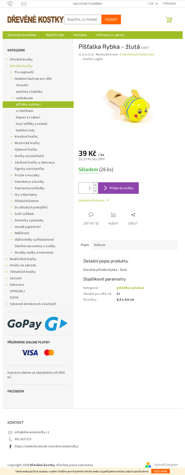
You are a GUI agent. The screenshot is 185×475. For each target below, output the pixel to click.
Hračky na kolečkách (29, 156)
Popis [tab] (85, 245)
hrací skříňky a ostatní (31, 124)
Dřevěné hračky (21, 66)
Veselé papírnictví (27, 227)
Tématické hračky (23, 271)
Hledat (111, 19)
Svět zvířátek (24, 214)
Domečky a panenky (29, 220)
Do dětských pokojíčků (31, 207)
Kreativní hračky (26, 136)
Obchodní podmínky (87, 4)
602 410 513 (23, 439)
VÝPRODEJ (17, 291)
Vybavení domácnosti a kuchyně (33, 304)
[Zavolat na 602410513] (14, 3)
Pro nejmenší (24, 72)
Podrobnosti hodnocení (137, 54)
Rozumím (160, 471)
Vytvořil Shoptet (166, 465)
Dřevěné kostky (21, 59)
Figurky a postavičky (29, 168)
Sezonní (15, 278)
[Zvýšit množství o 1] (95, 185)
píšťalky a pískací (28, 104)
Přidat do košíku (122, 188)
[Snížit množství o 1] (95, 191)
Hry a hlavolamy (26, 194)
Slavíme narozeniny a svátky (35, 246)
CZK (151, 3)
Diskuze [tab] (99, 245)
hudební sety (25, 130)
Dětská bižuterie (27, 201)
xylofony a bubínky (29, 91)
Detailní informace (92, 200)
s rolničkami (24, 111)
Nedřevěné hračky (23, 259)
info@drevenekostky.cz (32, 432)
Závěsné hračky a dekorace (35, 162)
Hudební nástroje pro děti (33, 78)
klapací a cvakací (28, 117)
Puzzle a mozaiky (27, 175)
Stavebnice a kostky (29, 181)
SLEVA (14, 297)
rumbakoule (24, 98)
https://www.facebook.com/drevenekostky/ (47, 446)
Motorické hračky (27, 143)
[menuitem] (22, 35)
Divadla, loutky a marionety (34, 252)
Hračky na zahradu (23, 265)
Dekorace (17, 284)
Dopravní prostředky (30, 188)
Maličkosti (22, 233)
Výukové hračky (26, 149)
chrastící (22, 85)
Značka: (92, 59)
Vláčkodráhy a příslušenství (34, 239)
